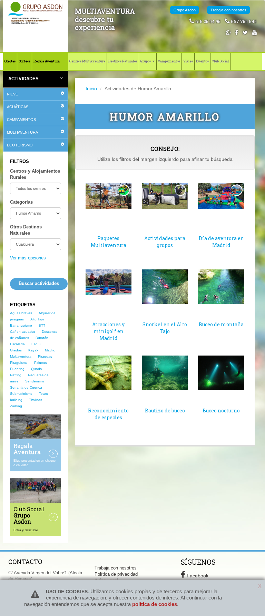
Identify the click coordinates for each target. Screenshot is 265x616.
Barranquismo (21, 325)
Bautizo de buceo (165, 410)
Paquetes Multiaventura (108, 241)
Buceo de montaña (221, 324)
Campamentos (169, 61)
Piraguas (45, 356)
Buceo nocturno (221, 410)
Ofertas (10, 61)
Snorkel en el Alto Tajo (165, 328)
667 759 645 (243, 21)
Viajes (188, 61)
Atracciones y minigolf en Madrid (108, 331)
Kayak (33, 350)
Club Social (220, 61)
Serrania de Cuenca (26, 387)
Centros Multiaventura (87, 61)
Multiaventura (22, 132)
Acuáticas (17, 107)
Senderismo (34, 381)
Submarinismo (21, 394)
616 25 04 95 (207, 21)
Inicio (91, 88)
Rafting (15, 375)
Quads (36, 369)
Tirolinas (35, 400)
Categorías (21, 202)
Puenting (17, 369)
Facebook (196, 575)
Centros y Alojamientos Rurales (35, 174)
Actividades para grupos (164, 241)
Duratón (42, 338)
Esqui (35, 344)
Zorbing (16, 406)
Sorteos (24, 61)
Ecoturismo (20, 145)
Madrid (50, 350)
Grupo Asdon (185, 10)
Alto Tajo (37, 319)
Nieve (12, 94)
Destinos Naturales (122, 61)
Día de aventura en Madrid (221, 241)
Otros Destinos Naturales (26, 230)
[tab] (35, 94)
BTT (42, 325)
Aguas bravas (21, 313)
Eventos (202, 61)
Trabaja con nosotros (228, 10)
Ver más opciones (28, 258)
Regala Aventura (46, 61)
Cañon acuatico (22, 331)
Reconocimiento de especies (108, 414)
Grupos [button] (145, 61)
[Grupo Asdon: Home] (35, 12)
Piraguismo (19, 363)
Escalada (17, 344)
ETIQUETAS (23, 304)
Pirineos (40, 363)
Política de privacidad (116, 574)
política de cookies (154, 604)
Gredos (16, 350)
